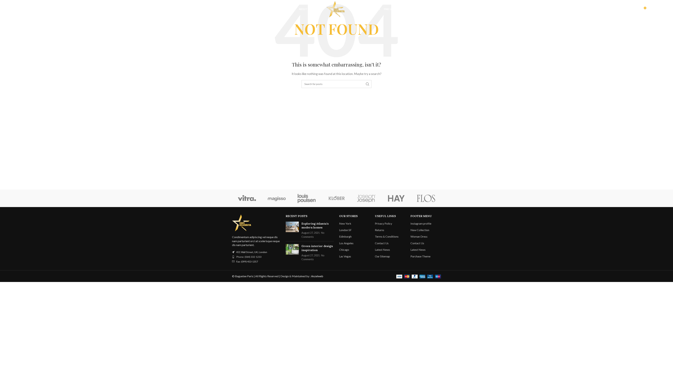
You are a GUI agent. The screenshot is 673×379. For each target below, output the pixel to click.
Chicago (344, 249)
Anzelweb (317, 276)
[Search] (21, 9)
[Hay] (396, 198)
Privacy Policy (383, 223)
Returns (379, 230)
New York (345, 223)
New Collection (419, 230)
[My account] (636, 9)
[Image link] (242, 222)
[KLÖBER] (336, 198)
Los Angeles (346, 243)
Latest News (382, 249)
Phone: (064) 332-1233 (248, 256)
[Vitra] (247, 198)
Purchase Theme (420, 256)
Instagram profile (420, 223)
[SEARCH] (367, 84)
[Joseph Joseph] (366, 198)
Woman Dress (418, 236)
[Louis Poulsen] (307, 198)
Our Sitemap (382, 256)
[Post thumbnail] (292, 230)
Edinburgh (345, 236)
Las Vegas (345, 256)
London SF (345, 230)
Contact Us (382, 243)
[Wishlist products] (28, 9)
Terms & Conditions (387, 236)
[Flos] (426, 198)
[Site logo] (336, 9)
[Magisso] (277, 198)
